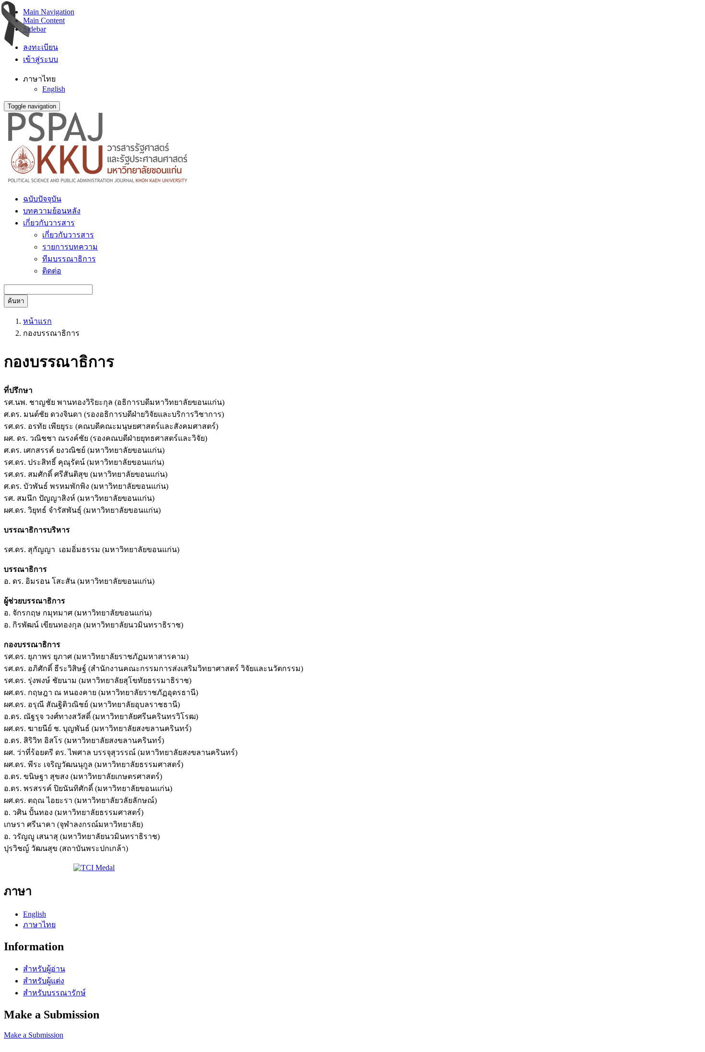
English (53, 89)
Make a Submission (33, 1035)
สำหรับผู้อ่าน (44, 969)
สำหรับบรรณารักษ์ (54, 993)
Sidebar (34, 29)
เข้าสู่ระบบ (40, 59)
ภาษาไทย (39, 925)
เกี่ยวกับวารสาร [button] (49, 223)
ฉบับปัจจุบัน (42, 199)
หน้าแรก (37, 321)
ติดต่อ (51, 271)
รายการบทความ (70, 247)
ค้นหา (16, 301)
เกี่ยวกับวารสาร (68, 235)
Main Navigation (48, 12)
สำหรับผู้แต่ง (43, 981)
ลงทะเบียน (40, 47)
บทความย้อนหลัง (52, 211)
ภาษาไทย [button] (39, 79)
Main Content (44, 20)
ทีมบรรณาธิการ (69, 259)
